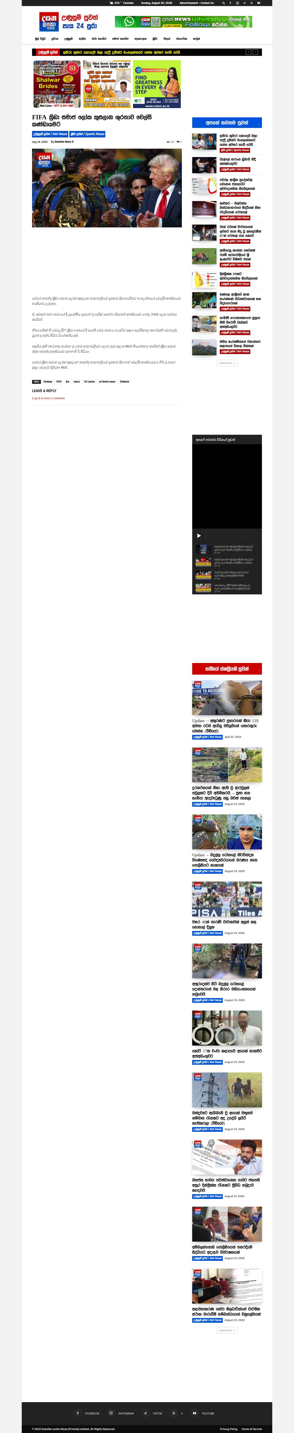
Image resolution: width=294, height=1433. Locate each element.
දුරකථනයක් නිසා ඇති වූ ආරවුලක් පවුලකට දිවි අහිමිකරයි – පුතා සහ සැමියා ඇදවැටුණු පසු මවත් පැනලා (221, 792)
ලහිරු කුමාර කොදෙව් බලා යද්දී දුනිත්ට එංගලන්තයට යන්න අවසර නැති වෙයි (121, 52)
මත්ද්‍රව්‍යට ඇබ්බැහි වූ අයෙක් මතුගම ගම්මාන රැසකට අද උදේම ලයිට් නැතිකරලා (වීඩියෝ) (222, 1118)
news (77, 381)
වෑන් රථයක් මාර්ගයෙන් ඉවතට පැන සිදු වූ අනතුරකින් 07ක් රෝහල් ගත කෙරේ (240, 231)
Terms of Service (251, 1429)
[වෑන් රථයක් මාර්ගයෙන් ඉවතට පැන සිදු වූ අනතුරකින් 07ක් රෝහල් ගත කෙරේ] (204, 233)
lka (67, 381)
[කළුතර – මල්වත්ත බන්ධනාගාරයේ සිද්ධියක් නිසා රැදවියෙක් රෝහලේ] (204, 209)
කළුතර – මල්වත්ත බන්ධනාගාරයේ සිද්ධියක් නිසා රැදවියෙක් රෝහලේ (240, 207)
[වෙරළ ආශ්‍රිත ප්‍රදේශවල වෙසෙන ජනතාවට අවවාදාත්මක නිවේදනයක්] (204, 186)
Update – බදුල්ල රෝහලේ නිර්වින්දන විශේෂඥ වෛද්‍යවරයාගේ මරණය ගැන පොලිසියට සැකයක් (224, 860)
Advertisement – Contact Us (197, 3)
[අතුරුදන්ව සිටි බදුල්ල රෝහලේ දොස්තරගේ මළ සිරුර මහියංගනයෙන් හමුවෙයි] (227, 960)
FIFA (59, 381)
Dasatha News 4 (64, 141)
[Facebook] (230, 3)
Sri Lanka (89, 381)
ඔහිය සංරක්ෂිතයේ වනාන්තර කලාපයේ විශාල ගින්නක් (240, 344)
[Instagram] (237, 3)
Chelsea (47, 381)
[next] (255, 52)
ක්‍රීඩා (155, 38)
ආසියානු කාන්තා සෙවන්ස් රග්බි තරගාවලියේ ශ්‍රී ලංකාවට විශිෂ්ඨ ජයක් (237, 254)
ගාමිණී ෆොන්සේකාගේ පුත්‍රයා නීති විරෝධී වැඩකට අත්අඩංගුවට (240, 322)
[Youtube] (258, 3)
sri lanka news (107, 381)
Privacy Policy (228, 1429)
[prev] (248, 52)
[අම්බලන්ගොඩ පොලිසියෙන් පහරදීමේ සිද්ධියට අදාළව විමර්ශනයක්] (227, 1224)
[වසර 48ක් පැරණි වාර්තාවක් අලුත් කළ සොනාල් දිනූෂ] (227, 899)
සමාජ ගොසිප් (120, 38)
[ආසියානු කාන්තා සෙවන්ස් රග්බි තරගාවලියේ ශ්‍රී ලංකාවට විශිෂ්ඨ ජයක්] (204, 256)
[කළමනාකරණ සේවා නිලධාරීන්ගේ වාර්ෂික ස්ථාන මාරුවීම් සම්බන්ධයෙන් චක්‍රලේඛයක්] (227, 1286)
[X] (251, 3)
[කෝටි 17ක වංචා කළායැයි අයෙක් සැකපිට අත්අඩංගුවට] (227, 1028)
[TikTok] (244, 3)
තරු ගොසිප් (99, 38)
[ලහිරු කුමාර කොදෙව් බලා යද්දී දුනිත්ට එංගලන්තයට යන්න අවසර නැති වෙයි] (204, 142)
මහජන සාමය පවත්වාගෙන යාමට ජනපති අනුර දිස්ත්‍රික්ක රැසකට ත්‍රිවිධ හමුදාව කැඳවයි (226, 1185)
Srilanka (124, 381)
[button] (224, 3)
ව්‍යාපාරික (181, 38)
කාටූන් (196, 38)
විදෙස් (167, 38)
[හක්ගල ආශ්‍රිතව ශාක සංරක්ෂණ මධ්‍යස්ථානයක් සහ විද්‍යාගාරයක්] (204, 300)
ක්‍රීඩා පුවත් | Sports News (87, 134)
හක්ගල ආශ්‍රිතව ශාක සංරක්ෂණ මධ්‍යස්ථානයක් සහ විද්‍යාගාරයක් (240, 298)
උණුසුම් (68, 38)
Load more (225, 363)
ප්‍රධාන (54, 38)
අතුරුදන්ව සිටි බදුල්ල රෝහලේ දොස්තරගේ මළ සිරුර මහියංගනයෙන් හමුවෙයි (223, 989)
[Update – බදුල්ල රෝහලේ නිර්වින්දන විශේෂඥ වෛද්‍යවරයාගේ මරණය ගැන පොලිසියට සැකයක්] (227, 831)
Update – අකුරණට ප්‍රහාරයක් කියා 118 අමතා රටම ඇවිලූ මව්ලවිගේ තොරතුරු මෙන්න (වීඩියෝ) (225, 725)
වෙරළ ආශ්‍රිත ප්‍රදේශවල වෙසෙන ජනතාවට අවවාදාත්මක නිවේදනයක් (237, 184)
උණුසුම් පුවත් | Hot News (50, 134)
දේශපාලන (141, 38)
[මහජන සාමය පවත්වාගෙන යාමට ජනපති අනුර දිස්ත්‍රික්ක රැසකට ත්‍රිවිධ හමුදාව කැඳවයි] (227, 1157)
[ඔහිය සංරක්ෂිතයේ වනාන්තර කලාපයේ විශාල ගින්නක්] (204, 347)
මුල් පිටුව (40, 38)
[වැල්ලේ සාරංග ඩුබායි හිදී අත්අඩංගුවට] (204, 165)
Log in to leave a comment (48, 398)
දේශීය (82, 38)
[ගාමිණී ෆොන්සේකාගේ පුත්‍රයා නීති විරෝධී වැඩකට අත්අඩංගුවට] (204, 324)
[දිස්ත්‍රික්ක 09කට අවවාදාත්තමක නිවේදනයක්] (204, 280)
